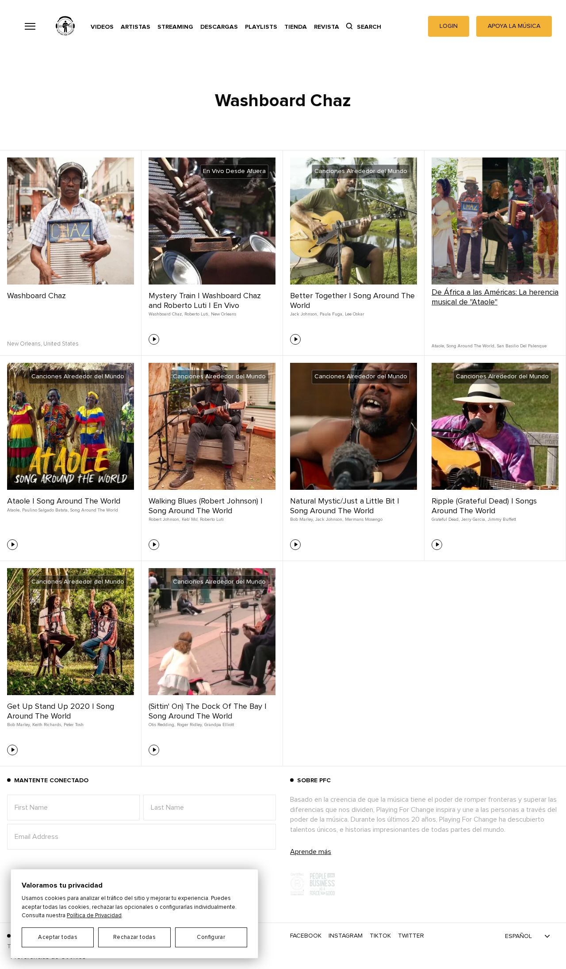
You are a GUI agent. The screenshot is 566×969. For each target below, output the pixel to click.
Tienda (295, 27)
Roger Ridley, (190, 725)
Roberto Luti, (196, 314)
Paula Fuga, (331, 314)
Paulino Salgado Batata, (45, 510)
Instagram (346, 936)
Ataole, (438, 346)
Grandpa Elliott (219, 725)
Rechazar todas (134, 937)
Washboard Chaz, (166, 314)
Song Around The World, (471, 346)
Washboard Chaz (36, 296)
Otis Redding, (162, 725)
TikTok (380, 936)
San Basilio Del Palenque (522, 346)
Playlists (261, 27)
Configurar (211, 937)
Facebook (305, 936)
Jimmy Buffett (502, 519)
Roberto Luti (212, 519)
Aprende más (310, 851)
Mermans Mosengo (363, 519)
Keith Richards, (47, 725)
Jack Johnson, (304, 314)
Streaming (175, 27)
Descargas (219, 27)
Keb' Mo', (190, 519)
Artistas (135, 27)
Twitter (411, 936)
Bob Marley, (302, 519)
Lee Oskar (354, 314)
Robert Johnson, (164, 519)
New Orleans (223, 314)
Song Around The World (94, 510)
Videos (102, 27)
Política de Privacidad (94, 916)
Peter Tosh (74, 725)
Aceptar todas (57, 937)
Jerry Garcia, (473, 519)
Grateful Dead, (445, 519)
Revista (326, 27)
